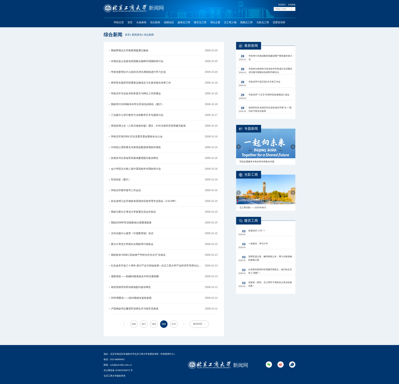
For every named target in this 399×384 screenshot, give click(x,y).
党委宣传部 (279, 22)
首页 (129, 22)
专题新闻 (251, 128)
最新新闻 (251, 46)
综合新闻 (155, 22)
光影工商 (251, 174)
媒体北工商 (184, 22)
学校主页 (119, 22)
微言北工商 (200, 22)
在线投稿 (291, 5)
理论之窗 (215, 22)
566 (134, 324)
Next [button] (293, 146)
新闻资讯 (137, 34)
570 (174, 324)
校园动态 (169, 22)
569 (164, 324)
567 (144, 324)
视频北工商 (246, 22)
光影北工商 (263, 22)
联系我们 (282, 5)
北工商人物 (230, 22)
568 (154, 324)
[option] (265, 147)
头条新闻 (141, 22)
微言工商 (251, 220)
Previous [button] (238, 146)
